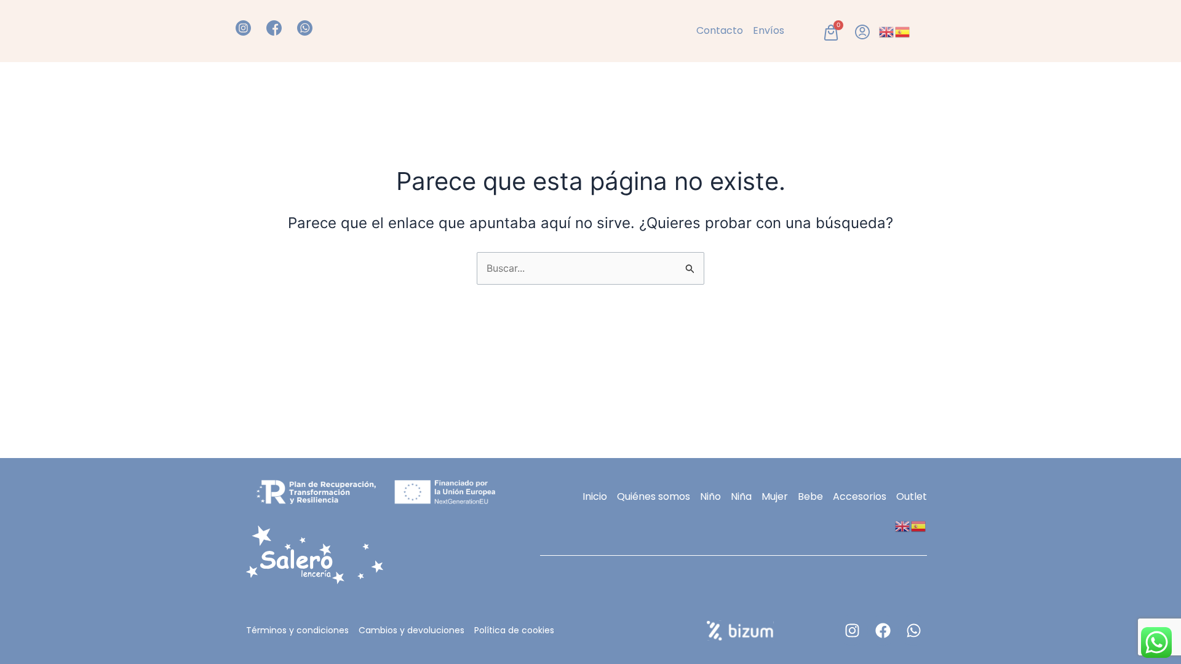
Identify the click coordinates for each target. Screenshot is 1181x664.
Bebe (843, 88)
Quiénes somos (312, 88)
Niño (412, 88)
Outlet (930, 88)
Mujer (885, 88)
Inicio (248, 88)
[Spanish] (903, 31)
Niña (375, 88)
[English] (887, 31)
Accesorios (788, 88)
